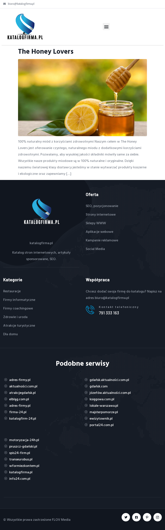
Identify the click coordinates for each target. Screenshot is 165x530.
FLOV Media (61, 519)
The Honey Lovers (45, 51)
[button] (106, 26)
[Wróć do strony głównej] (24, 27)
